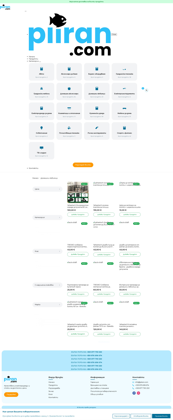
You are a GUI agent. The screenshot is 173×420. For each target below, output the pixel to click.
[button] (49, 231)
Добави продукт (78, 254)
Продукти (33, 59)
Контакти (33, 168)
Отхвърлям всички (141, 416)
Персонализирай (120, 416)
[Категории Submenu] (40, 61)
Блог (51, 394)
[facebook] (134, 393)
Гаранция (95, 382)
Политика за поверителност (104, 391)
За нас (51, 391)
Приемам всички (161, 416)
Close (114, 34)
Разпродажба (54, 388)
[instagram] (138, 393)
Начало (32, 57)
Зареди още (104, 342)
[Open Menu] (25, 11)
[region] (86, 414)
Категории (34, 61)
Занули (38, 202)
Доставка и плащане (100, 388)
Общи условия (97, 394)
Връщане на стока (99, 385)
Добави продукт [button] (77, 214)
